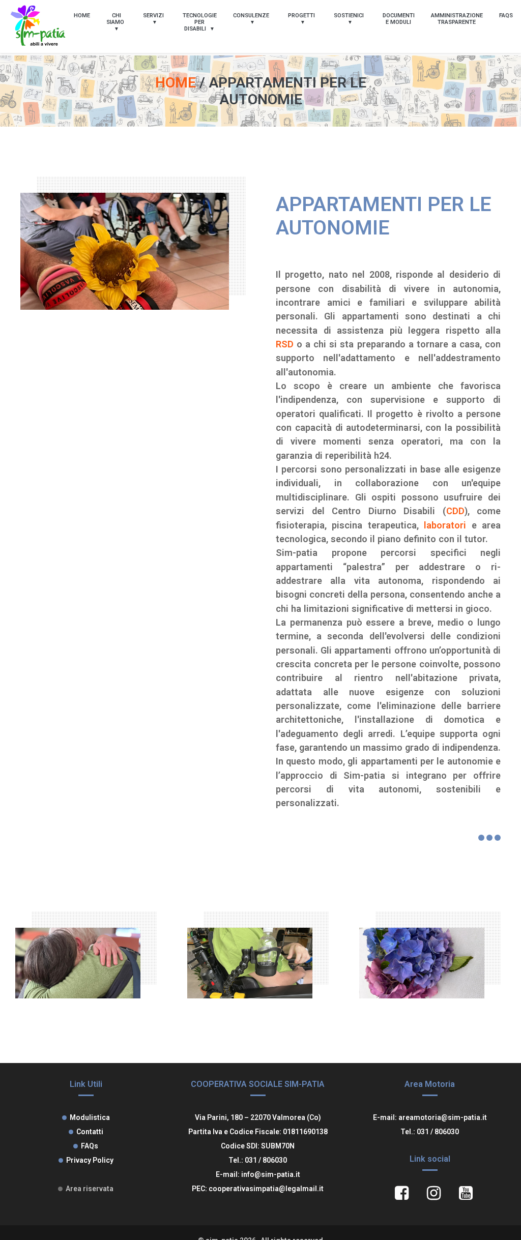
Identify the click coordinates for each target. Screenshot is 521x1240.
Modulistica (90, 1117)
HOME (82, 15)
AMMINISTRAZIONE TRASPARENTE (457, 18)
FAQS (506, 15)
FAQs (89, 1146)
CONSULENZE (251, 15)
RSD (285, 344)
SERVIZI (153, 15)
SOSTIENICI (349, 15)
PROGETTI (301, 15)
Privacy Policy (89, 1160)
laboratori (445, 525)
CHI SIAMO (115, 18)
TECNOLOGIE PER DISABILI (200, 22)
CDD (455, 511)
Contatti (89, 1132)
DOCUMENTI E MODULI (399, 18)
